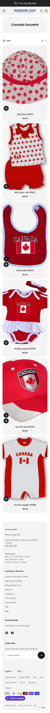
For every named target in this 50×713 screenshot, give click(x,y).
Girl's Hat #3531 (25, 114)
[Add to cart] (6, 258)
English (8, 671)
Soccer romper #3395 (25, 505)
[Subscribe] (41, 655)
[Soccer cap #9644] (25, 391)
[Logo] (25, 11)
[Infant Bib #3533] (25, 234)
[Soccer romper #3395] (25, 469)
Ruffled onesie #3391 (25, 348)
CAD (19, 671)
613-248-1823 (11, 545)
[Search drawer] (41, 11)
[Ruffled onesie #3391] (25, 313)
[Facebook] (12, 633)
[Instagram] (6, 633)
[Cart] (46, 11)
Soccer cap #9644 (25, 427)
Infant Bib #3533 (25, 270)
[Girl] (25, 78)
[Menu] (4, 11)
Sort (9, 40)
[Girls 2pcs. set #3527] (25, 156)
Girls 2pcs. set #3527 (25, 192)
